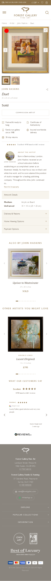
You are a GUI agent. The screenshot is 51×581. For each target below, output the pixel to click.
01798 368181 (25, 469)
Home (4, 23)
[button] (5, 415)
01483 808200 (25, 485)
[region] (25, 414)
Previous (5, 50)
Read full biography (11, 187)
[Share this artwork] (47, 89)
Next (45, 50)
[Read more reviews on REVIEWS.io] (23, 435)
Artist (12, 23)
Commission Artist (25, 112)
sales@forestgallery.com (27, 492)
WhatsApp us (27, 498)
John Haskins (22, 23)
